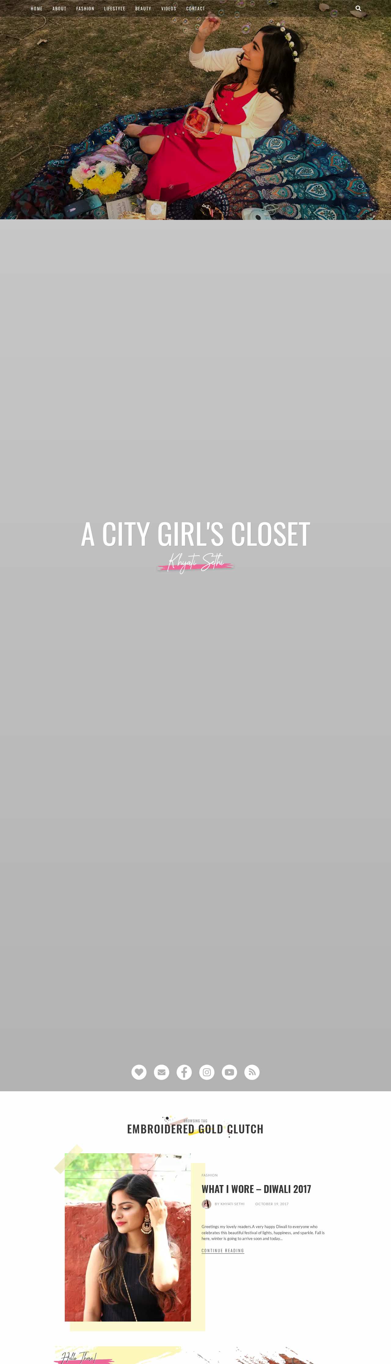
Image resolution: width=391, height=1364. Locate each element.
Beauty (143, 8)
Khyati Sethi (233, 1204)
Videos (169, 8)
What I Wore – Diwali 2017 (256, 1188)
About (60, 8)
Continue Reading (223, 1250)
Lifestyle (115, 8)
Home (37, 8)
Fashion (85, 8)
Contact (195, 8)
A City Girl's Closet (196, 532)
